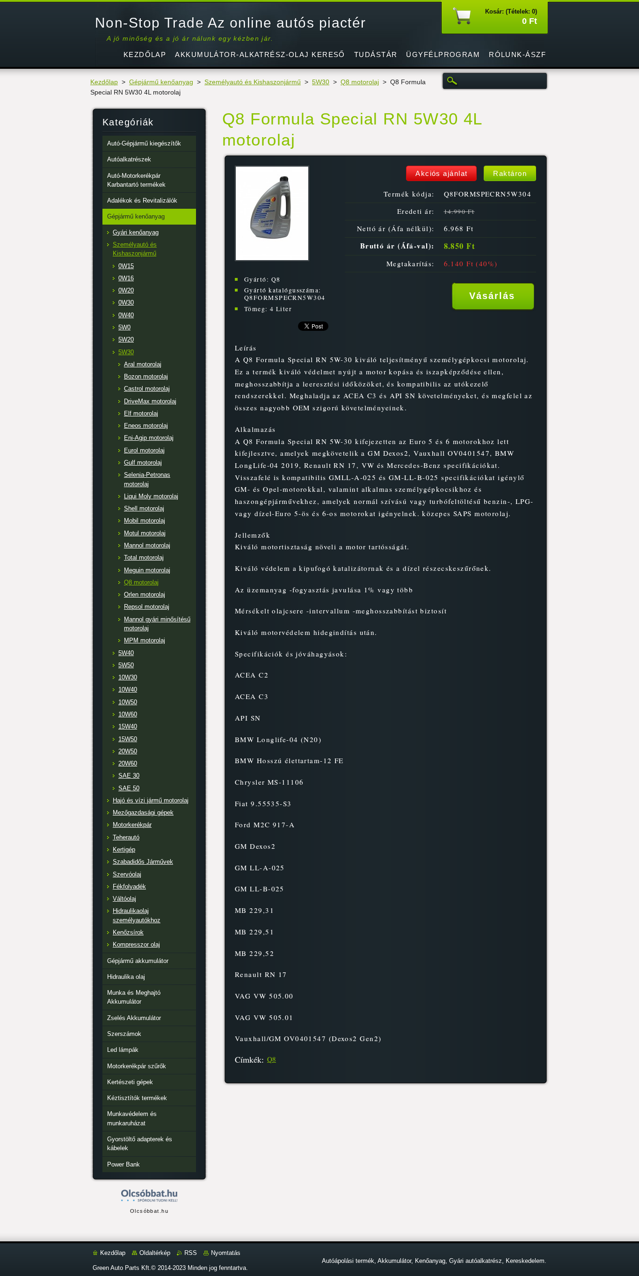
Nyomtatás (225, 1252)
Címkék (248, 1059)
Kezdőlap (104, 82)
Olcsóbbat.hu (149, 1211)
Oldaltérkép (154, 1252)
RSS (190, 1252)
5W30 (320, 82)
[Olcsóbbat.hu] (149, 1196)
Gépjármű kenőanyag (161, 82)
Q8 (271, 1059)
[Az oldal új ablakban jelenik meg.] (272, 258)
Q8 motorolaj (360, 82)
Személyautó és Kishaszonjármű (252, 82)
